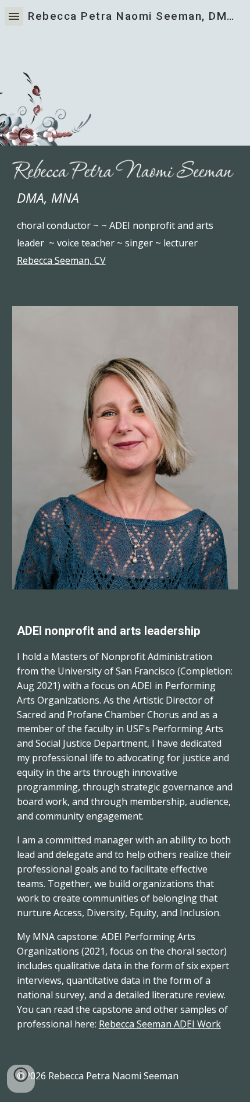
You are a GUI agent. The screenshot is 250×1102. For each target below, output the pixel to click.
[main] (125, 228)
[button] (14, 16)
